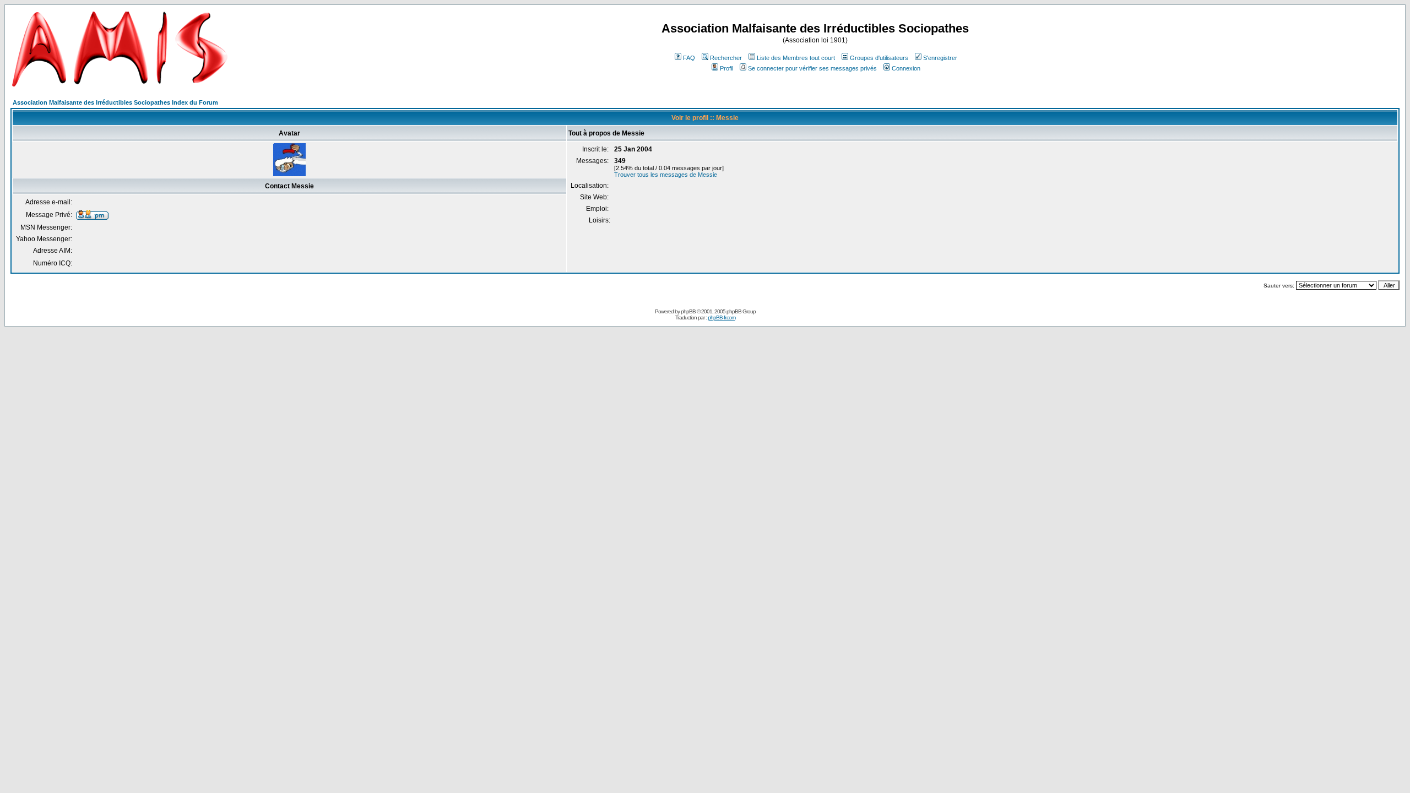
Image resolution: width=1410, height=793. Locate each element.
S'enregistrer (940, 58)
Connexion (906, 68)
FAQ (689, 58)
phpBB (688, 311)
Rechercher (726, 58)
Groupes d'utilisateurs (879, 58)
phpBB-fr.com (721, 317)
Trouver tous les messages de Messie (665, 174)
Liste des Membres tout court (796, 58)
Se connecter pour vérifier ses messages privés (812, 68)
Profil (726, 68)
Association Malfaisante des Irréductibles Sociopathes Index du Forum (115, 102)
